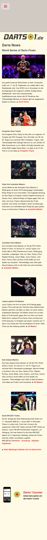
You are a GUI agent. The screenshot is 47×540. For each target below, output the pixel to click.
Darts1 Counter (32, 492)
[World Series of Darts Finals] (23, 66)
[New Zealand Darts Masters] (23, 287)
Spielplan (35, 440)
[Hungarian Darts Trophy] (23, 117)
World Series (24, 102)
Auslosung (25, 440)
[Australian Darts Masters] (23, 170)
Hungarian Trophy (27, 151)
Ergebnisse (6, 443)
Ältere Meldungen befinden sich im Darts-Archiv (22, 449)
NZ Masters (32, 326)
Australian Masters (35, 209)
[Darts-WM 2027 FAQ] (23, 401)
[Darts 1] (23, 40)
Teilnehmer (15, 440)
